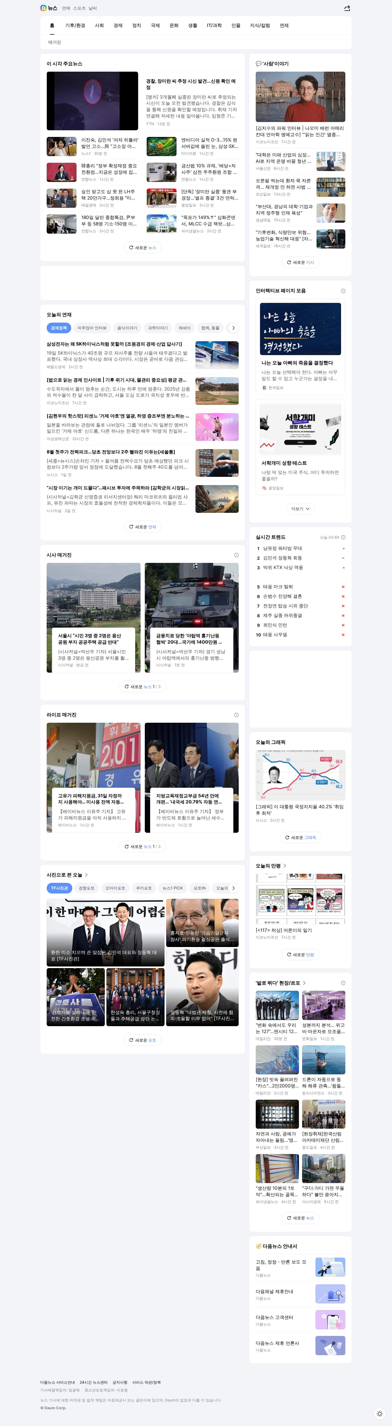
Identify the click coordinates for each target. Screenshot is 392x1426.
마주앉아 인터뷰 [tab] (92, 327)
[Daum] (44, 8)
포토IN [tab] (200, 888)
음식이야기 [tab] (127, 327)
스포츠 (79, 8)
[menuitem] (52, 25)
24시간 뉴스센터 (94, 1382)
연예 (66, 8)
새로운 (145, 247)
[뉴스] (52, 8)
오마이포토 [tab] (115, 888)
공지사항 (120, 1382)
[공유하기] (346, 8)
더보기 (297, 508)
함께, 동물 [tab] (210, 327)
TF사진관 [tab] (59, 888)
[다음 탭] (233, 328)
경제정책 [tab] (59, 327)
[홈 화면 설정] (380, 1414)
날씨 (93, 8)
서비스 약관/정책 (146, 1382)
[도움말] (237, 555)
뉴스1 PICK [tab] (173, 888)
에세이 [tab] (185, 327)
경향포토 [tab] (87, 888)
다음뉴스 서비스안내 (57, 1382)
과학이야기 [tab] (158, 327)
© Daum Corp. (53, 1407)
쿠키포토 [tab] (144, 888)
